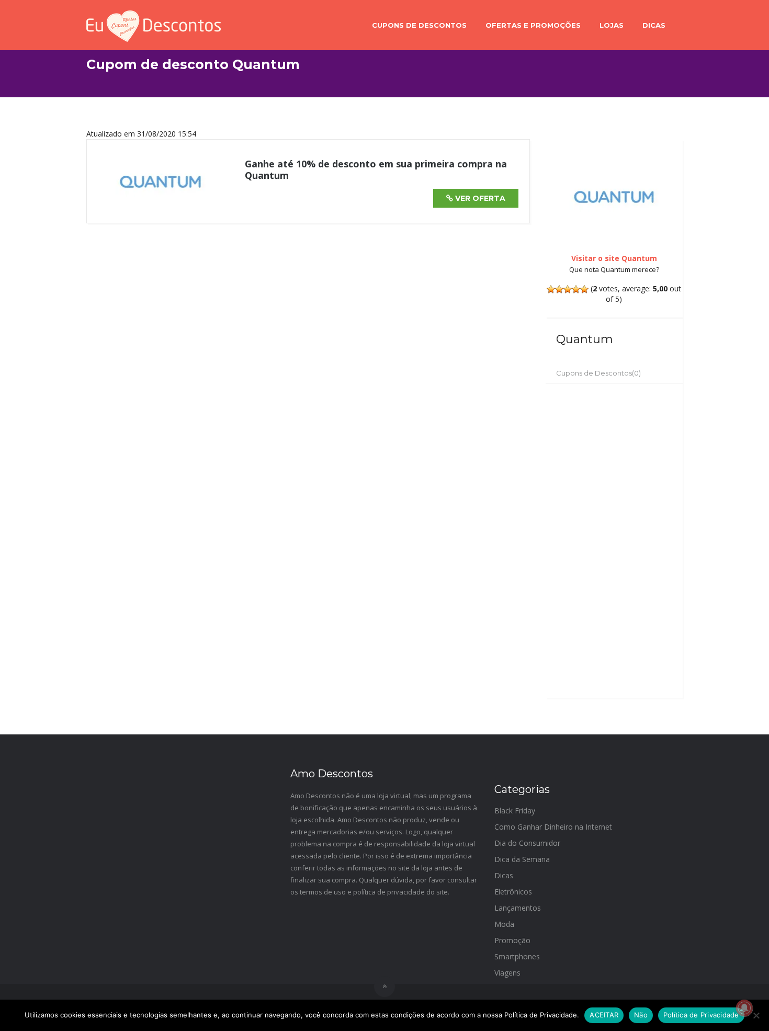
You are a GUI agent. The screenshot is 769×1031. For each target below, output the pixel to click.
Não (641, 1015)
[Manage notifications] (744, 1008)
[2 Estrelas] (559, 289)
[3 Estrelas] (567, 289)
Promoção (512, 940)
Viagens (507, 973)
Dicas (653, 25)
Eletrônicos (513, 892)
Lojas (612, 25)
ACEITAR (604, 1015)
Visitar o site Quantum (614, 258)
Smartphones (517, 956)
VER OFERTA (479, 198)
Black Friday (514, 810)
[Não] (756, 1015)
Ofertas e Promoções (533, 25)
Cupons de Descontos (419, 25)
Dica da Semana (522, 859)
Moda (504, 924)
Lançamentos (517, 908)
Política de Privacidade (701, 1015)
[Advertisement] (614, 541)
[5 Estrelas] (584, 289)
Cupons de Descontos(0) (598, 373)
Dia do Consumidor (527, 843)
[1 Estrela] (551, 289)
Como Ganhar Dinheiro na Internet (553, 827)
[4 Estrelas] (576, 289)
